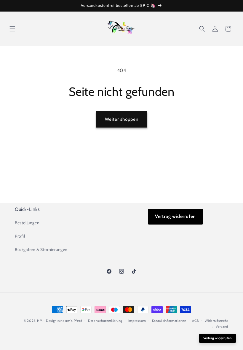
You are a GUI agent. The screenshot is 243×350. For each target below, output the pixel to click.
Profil (20, 236)
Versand (222, 326)
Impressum (137, 321)
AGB (195, 321)
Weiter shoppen (121, 119)
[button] (12, 28)
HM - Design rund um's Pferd (59, 321)
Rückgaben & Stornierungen (41, 249)
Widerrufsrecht (216, 321)
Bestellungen (27, 222)
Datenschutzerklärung (105, 321)
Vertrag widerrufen (175, 216)
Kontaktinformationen (169, 321)
